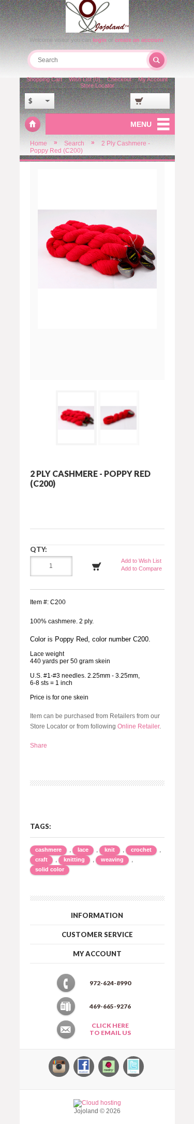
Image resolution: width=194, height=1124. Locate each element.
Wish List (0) (84, 79)
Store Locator (97, 85)
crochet (141, 849)
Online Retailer (138, 726)
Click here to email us (110, 1029)
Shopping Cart (44, 79)
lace (83, 849)
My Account (153, 79)
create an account (139, 40)
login (100, 40)
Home (38, 143)
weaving (112, 859)
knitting (74, 859)
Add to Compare (141, 568)
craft (41, 859)
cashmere (48, 849)
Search (74, 143)
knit (110, 849)
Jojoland (32, 124)
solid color (49, 869)
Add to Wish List (141, 561)
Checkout (119, 79)
